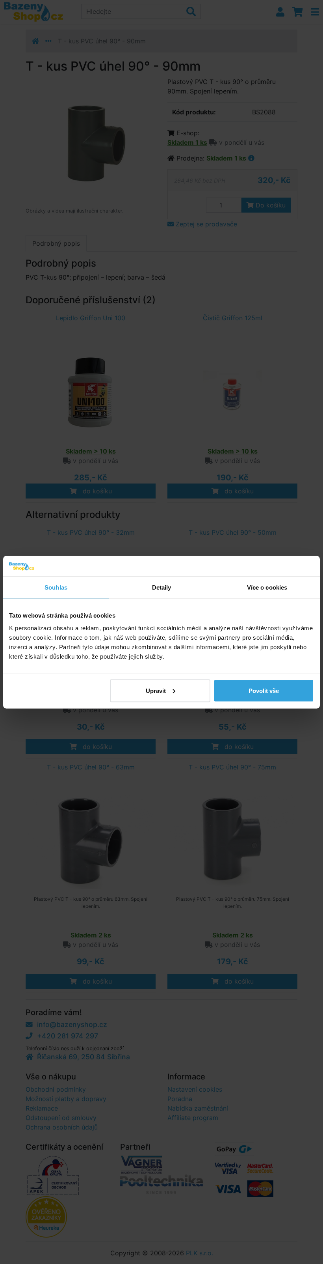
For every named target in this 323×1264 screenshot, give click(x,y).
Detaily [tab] (161, 587)
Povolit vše (264, 690)
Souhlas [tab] (56, 587)
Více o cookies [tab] (267, 587)
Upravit (156, 690)
